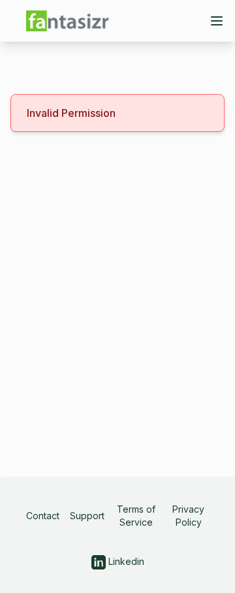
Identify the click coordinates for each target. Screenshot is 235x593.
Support (87, 515)
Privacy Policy (188, 516)
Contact (42, 515)
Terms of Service (136, 516)
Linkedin (125, 561)
